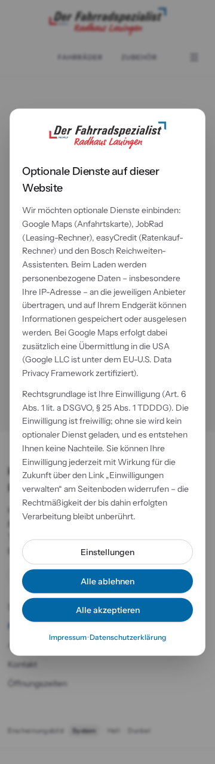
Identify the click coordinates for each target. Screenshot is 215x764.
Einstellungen (107, 552)
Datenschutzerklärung (128, 637)
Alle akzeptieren (108, 610)
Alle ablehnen (107, 581)
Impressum (68, 637)
